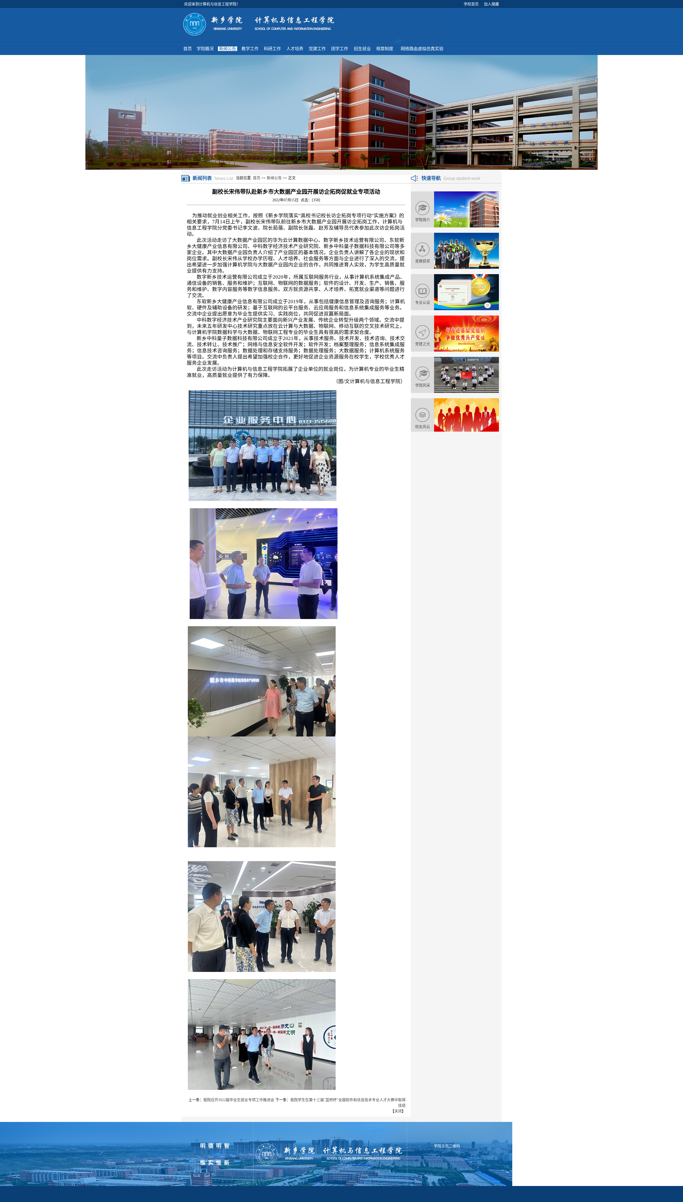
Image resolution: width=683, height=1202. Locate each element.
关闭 (398, 1111)
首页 (256, 178)
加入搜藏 (491, 4)
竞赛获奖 (422, 261)
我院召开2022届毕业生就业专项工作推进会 (238, 1100)
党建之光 (422, 344)
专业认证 (422, 302)
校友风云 (422, 426)
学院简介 (422, 220)
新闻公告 (274, 178)
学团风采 (422, 385)
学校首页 (471, 4)
